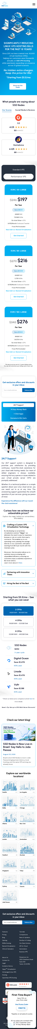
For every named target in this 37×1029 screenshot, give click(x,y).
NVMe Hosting (6, 943)
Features (5, 932)
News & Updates (24, 937)
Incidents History (7, 966)
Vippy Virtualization (9, 969)
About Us (5, 957)
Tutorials (22, 932)
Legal (4, 963)
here (31, 699)
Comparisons (23, 934)
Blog (3, 937)
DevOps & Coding (25, 940)
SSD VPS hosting (23, 61)
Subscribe (28, 390)
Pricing (4, 934)
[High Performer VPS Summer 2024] (5, 1001)
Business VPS (23, 952)
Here (20, 563)
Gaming (4, 940)
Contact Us (5, 960)
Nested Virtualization (8, 946)
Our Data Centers (24, 943)
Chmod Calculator (8, 949)
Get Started (19, 235)
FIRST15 (21, 1008)
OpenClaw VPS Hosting (9, 978)
